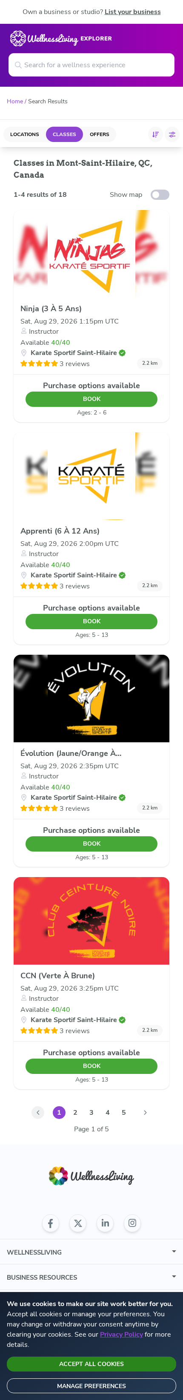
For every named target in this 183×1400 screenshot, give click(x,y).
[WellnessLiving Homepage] (91, 1176)
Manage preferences (91, 1386)
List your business (133, 12)
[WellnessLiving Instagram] (132, 1223)
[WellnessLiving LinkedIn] (105, 1223)
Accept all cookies (91, 1364)
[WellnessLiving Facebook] (50, 1223)
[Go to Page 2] (145, 1112)
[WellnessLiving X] (77, 1223)
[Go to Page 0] (37, 1112)
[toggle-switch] (160, 195)
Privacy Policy (121, 1334)
